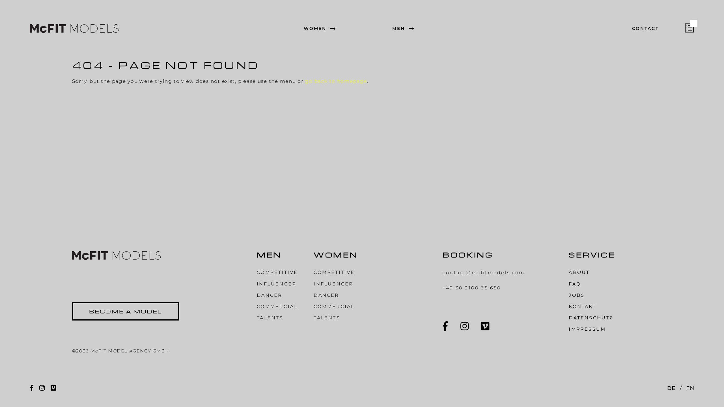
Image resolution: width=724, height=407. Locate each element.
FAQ (575, 284)
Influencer (276, 284)
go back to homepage (336, 81)
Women (315, 28)
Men (398, 28)
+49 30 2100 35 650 (472, 288)
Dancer (269, 295)
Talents (270, 318)
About (579, 272)
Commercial (277, 306)
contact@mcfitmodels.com (484, 272)
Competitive (277, 272)
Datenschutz (591, 318)
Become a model (125, 311)
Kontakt (582, 306)
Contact (645, 28)
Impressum (587, 329)
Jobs (577, 295)
